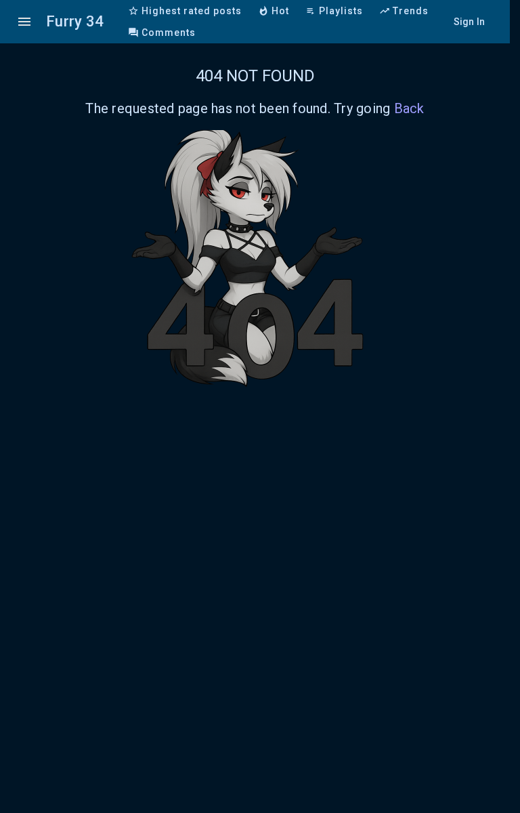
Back (409, 108)
